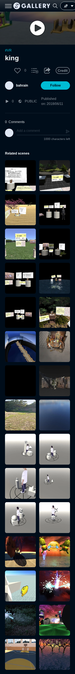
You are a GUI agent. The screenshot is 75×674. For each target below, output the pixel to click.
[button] (55, 6)
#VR (8, 50)
